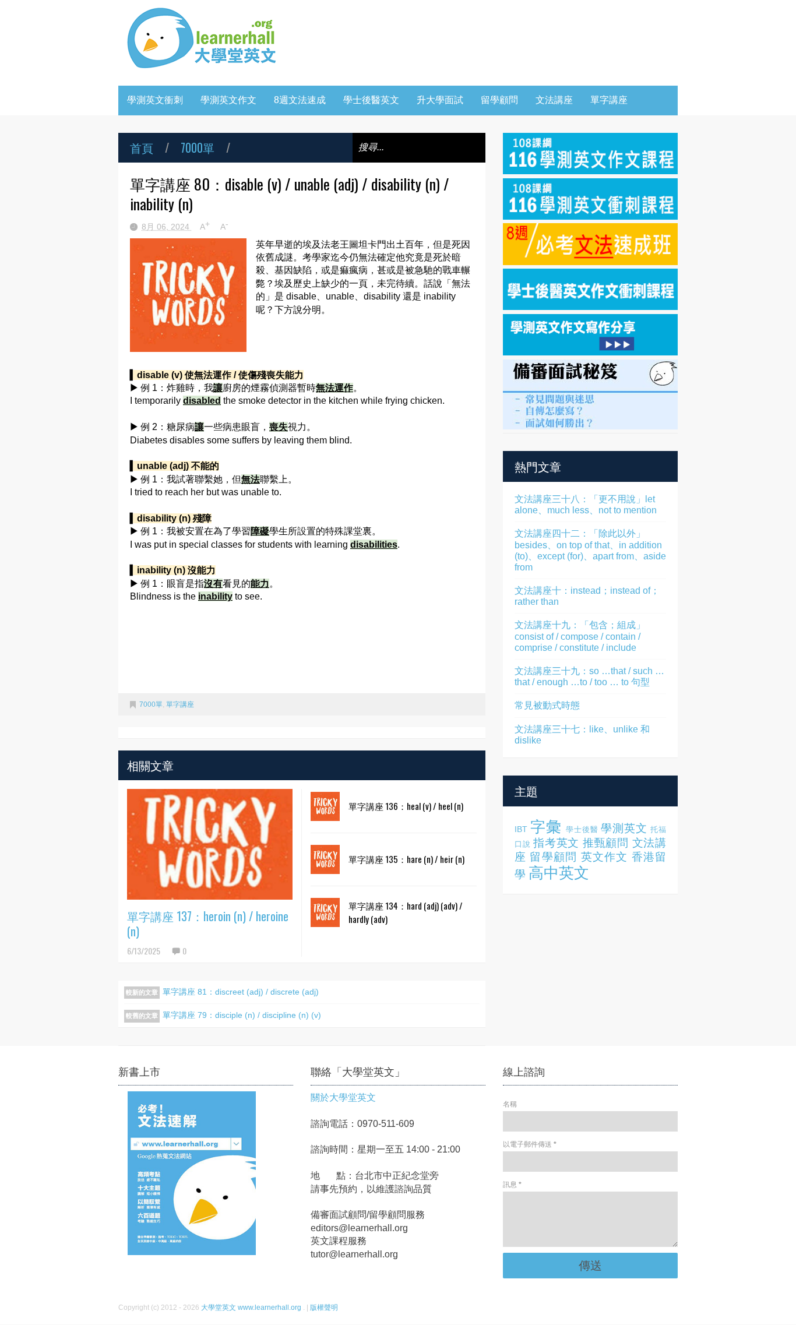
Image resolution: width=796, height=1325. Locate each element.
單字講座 (609, 100)
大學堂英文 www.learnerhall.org (252, 1307)
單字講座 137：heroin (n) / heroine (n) (207, 923)
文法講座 (554, 100)
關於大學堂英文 (343, 1097)
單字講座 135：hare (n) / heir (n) (406, 858)
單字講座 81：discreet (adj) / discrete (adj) (241, 991)
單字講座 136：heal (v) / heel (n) (405, 805)
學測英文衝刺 (155, 100)
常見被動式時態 (547, 705)
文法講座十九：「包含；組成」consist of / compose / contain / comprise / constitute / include (580, 636)
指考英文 (556, 843)
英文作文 (604, 857)
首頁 (141, 147)
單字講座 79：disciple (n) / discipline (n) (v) (242, 1015)
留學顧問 (499, 100)
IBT (521, 829)
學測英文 (624, 828)
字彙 (546, 827)
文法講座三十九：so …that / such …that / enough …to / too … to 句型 (589, 676)
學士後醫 (582, 829)
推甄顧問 (606, 843)
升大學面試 (440, 100)
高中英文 (559, 873)
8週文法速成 (300, 100)
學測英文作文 (228, 100)
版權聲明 (324, 1307)
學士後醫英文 (371, 100)
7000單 (197, 147)
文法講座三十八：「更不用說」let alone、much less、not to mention (586, 504)
